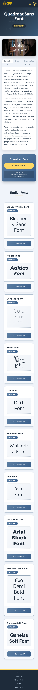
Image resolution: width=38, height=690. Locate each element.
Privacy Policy (19, 680)
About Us (19, 676)
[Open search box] (34, 4)
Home (19, 673)
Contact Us (19, 687)
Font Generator (26, 65)
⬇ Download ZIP (19, 166)
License (17, 61)
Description (7, 61)
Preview (9, 65)
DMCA (19, 683)
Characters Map (29, 61)
